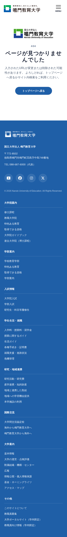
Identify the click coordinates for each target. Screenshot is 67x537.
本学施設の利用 (13, 401)
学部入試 (9, 304)
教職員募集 (10, 513)
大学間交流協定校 (14, 421)
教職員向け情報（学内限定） (20, 525)
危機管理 (9, 358)
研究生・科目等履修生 (16, 309)
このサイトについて (15, 508)
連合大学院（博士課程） (18, 240)
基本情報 (9, 453)
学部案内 (9, 278)
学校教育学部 (11, 261)
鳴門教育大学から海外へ (18, 433)
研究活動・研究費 (14, 378)
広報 (6, 470)
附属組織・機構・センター (19, 465)
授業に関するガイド (15, 335)
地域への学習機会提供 (16, 396)
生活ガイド (10, 341)
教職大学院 (10, 217)
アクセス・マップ (14, 487)
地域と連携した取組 (15, 390)
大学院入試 (10, 298)
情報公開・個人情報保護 (18, 476)
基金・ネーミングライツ (18, 482)
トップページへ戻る (33, 90)
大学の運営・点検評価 (16, 459)
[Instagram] (31, 178)
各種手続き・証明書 (15, 347)
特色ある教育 (11, 223)
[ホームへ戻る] (23, 8)
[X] (43, 178)
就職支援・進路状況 (15, 352)
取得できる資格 (13, 229)
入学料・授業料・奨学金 (18, 330)
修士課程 (9, 212)
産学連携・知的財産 (15, 384)
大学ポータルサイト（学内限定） (23, 519)
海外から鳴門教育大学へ (18, 427)
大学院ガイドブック (15, 235)
